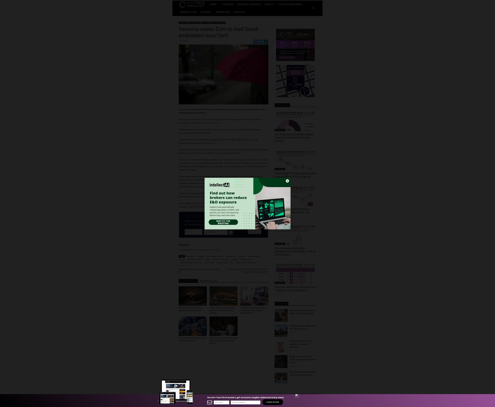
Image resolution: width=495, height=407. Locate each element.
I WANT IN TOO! (272, 402)
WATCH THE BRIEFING (223, 222)
